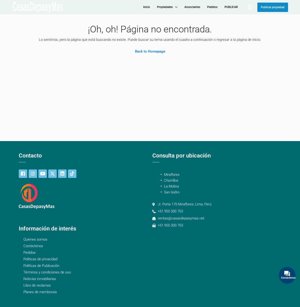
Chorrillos (171, 180)
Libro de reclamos (37, 285)
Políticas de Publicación (41, 266)
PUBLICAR (231, 7)
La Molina (171, 186)
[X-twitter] (52, 173)
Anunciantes (192, 7)
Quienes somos (35, 239)
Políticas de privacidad (40, 259)
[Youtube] (42, 173)
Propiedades (165, 7)
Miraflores (172, 175)
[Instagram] (33, 173)
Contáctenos (33, 246)
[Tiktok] (72, 173)
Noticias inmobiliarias (39, 279)
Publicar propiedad (273, 7)
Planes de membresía (40, 292)
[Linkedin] (62, 173)
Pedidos (212, 7)
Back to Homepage (150, 51)
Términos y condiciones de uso (47, 272)
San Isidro (171, 192)
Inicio (146, 7)
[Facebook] (23, 173)
